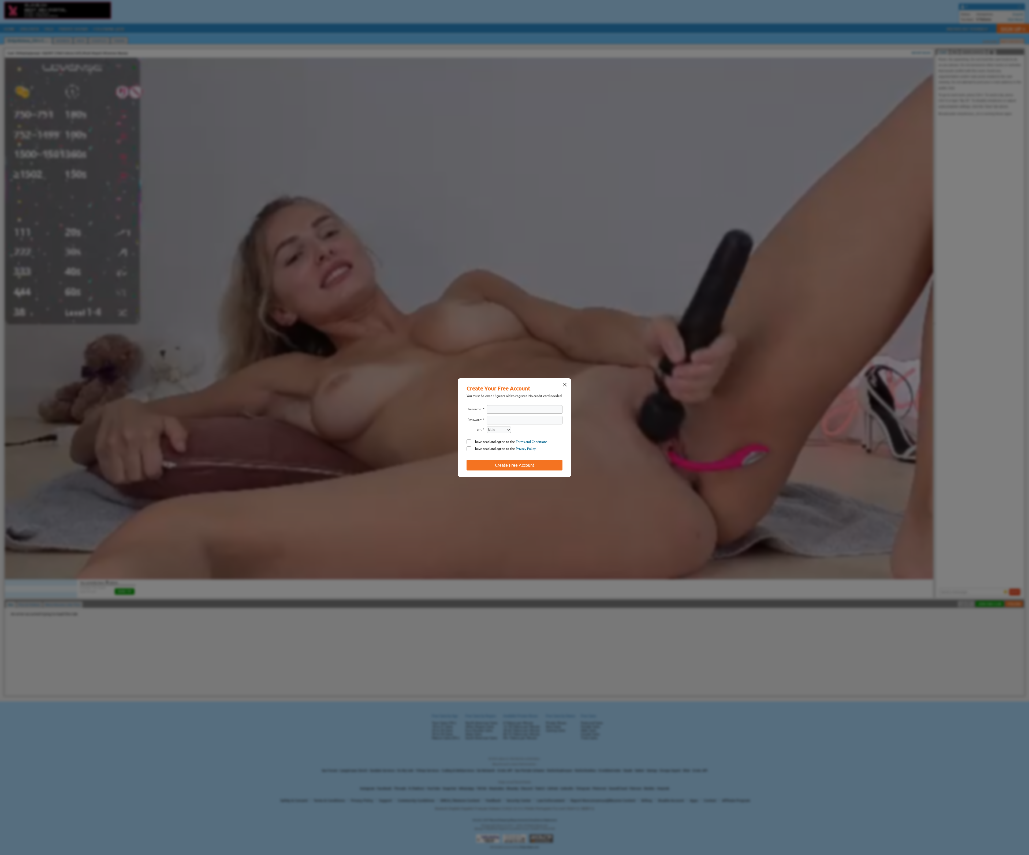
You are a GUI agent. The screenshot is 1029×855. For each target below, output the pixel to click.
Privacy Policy (526, 449)
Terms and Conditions (531, 442)
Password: (475, 420)
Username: (474, 409)
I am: (478, 429)
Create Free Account (514, 465)
